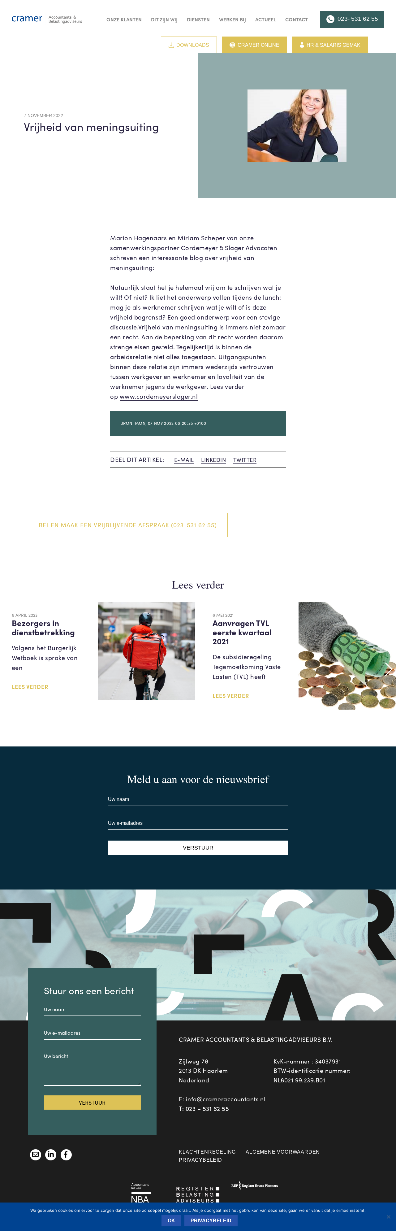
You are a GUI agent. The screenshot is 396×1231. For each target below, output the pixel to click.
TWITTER (245, 459)
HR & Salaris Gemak (333, 45)
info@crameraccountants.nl (225, 1099)
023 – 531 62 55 (207, 1108)
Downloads (192, 45)
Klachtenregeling (207, 1152)
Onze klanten (124, 19)
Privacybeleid (200, 1160)
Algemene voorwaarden (283, 1152)
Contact (296, 19)
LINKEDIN (213, 459)
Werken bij (232, 19)
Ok (171, 1220)
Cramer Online (258, 45)
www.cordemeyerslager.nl (159, 396)
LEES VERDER (30, 686)
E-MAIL (184, 459)
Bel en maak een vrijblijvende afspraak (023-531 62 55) (128, 525)
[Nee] (388, 1217)
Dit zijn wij (164, 19)
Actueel (265, 19)
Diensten (198, 19)
